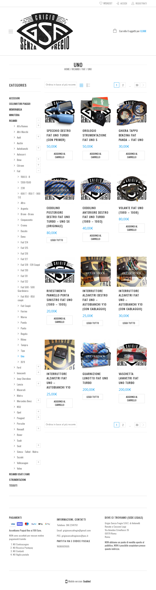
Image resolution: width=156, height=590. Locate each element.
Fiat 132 (24, 281)
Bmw (19, 160)
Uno (22, 356)
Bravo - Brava (27, 214)
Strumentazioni (17, 480)
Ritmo (23, 339)
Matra (20, 395)
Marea (24, 317)
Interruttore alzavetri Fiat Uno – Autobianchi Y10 (59, 380)
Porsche (21, 423)
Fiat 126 (24, 253)
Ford (19, 367)
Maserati (21, 390)
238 (23, 188)
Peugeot (21, 418)
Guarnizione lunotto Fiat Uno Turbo (95, 378)
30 (137, 85)
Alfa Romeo (22, 126)
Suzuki (20, 457)
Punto (23, 328)
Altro (23, 203)
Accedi (123, 3)
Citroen (20, 165)
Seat (19, 446)
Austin (20, 143)
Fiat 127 (24, 259)
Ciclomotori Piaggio (19, 104)
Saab (19, 440)
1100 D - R (25, 177)
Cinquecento (27, 220)
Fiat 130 (24, 270)
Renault (20, 429)
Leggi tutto (57, 240)
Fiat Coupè (26, 306)
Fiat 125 (24, 248)
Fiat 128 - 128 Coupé (30, 265)
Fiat (84, 69)
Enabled (87, 581)
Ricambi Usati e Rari (19, 474)
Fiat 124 (24, 242)
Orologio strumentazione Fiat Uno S (94, 135)
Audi (19, 137)
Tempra (24, 345)
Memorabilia (15, 109)
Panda (24, 322)
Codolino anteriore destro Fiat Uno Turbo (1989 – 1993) (95, 214)
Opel (19, 412)
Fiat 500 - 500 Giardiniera (26, 289)
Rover (19, 435)
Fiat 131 (24, 276)
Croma (24, 225)
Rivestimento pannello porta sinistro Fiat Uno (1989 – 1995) (59, 297)
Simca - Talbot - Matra (27, 452)
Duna (23, 236)
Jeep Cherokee (24, 379)
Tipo (23, 351)
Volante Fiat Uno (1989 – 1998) (131, 210)
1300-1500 (26, 182)
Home (67, 69)
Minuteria (14, 115)
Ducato (24, 231)
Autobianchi (22, 148)
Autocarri (21, 154)
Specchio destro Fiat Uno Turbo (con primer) (59, 135)
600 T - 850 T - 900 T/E (29, 195)
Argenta (24, 208)
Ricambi (76, 69)
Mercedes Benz (24, 401)
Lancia (20, 384)
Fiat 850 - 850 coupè (26, 298)
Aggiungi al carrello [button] (59, 155)
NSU (19, 407)
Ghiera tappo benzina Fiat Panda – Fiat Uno (131, 135)
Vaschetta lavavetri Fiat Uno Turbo (129, 378)
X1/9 (23, 362)
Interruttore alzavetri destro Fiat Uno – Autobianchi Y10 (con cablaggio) (95, 299)
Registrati (141, 3)
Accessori (14, 98)
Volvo (19, 468)
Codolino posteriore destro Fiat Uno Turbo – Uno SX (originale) (58, 216)
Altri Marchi (22, 132)
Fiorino (24, 311)
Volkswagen (22, 463)
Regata (24, 334)
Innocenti (21, 373)
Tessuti (13, 485)
